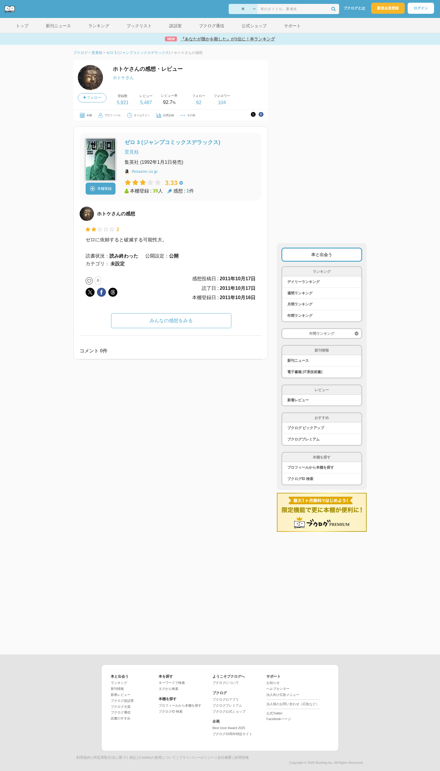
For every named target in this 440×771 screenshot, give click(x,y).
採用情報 (241, 757)
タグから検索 (168, 688)
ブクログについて (226, 682)
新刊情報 (117, 688)
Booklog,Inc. (324, 762)
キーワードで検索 (172, 682)
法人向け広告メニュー (282, 694)
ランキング (119, 682)
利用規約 (83, 757)
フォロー (93, 98)
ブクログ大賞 (121, 706)
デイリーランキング (303, 282)
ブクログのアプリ (226, 699)
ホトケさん (123, 77)
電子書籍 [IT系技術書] (304, 372)
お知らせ (273, 682)
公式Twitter (274, 713)
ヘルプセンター (277, 688)
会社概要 (224, 757)
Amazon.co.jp (144, 171)
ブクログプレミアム (303, 439)
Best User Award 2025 (229, 728)
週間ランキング (299, 293)
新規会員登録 (388, 8)
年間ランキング (299, 315)
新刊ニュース (298, 360)
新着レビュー (298, 400)
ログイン (421, 8)
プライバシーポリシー (197, 757)
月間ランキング (299, 304)
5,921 (123, 102)
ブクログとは (354, 8)
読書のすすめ (121, 718)
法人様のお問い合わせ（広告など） (292, 704)
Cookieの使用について (157, 757)
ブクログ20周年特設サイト (232, 734)
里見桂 (132, 151)
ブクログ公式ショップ (229, 711)
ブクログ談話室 (122, 700)
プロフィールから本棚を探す (310, 467)
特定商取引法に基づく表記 (114, 757)
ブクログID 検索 (300, 479)
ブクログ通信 (121, 712)
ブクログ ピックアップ (305, 428)
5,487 (146, 102)
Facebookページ (278, 719)
